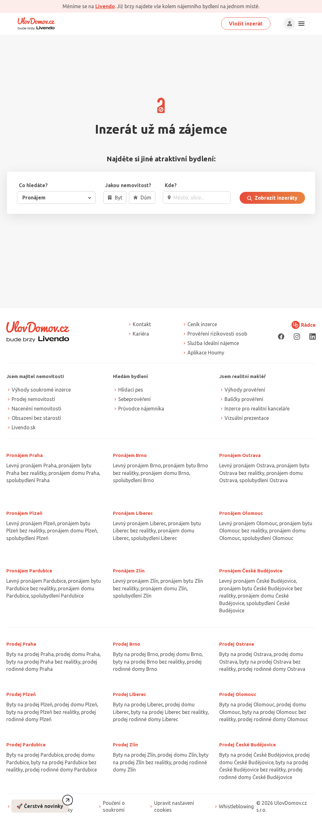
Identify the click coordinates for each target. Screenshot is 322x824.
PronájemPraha (24, 455)
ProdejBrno (126, 644)
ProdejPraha (21, 644)
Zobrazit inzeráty (275, 198)
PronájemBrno (130, 455)
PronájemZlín (129, 570)
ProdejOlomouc (237, 694)
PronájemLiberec (133, 513)
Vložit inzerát (246, 23)
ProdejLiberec (129, 694)
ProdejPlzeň (21, 694)
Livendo (105, 6)
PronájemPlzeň (24, 513)
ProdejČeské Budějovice (247, 744)
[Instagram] (297, 336)
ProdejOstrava (236, 644)
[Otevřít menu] (300, 24)
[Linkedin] (312, 336)
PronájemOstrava (240, 455)
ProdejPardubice (26, 744)
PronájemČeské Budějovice (250, 570)
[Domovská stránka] (36, 23)
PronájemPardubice (29, 570)
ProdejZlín (125, 744)
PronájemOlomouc (241, 513)
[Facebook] (281, 336)
